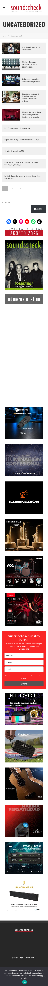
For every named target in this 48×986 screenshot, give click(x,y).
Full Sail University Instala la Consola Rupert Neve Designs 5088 (22, 177)
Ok (25, 982)
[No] (45, 976)
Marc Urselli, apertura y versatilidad (31, 48)
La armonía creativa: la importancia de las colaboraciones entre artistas (30, 97)
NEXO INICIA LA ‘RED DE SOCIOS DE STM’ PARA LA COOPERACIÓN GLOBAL (22, 163)
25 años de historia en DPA (14, 151)
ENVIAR (24, 684)
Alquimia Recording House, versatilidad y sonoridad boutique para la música (32, 114)
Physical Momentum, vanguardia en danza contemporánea (29, 64)
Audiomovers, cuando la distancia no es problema (31, 80)
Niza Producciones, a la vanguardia (17, 128)
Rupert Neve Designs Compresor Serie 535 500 (21, 139)
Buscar (6, 202)
